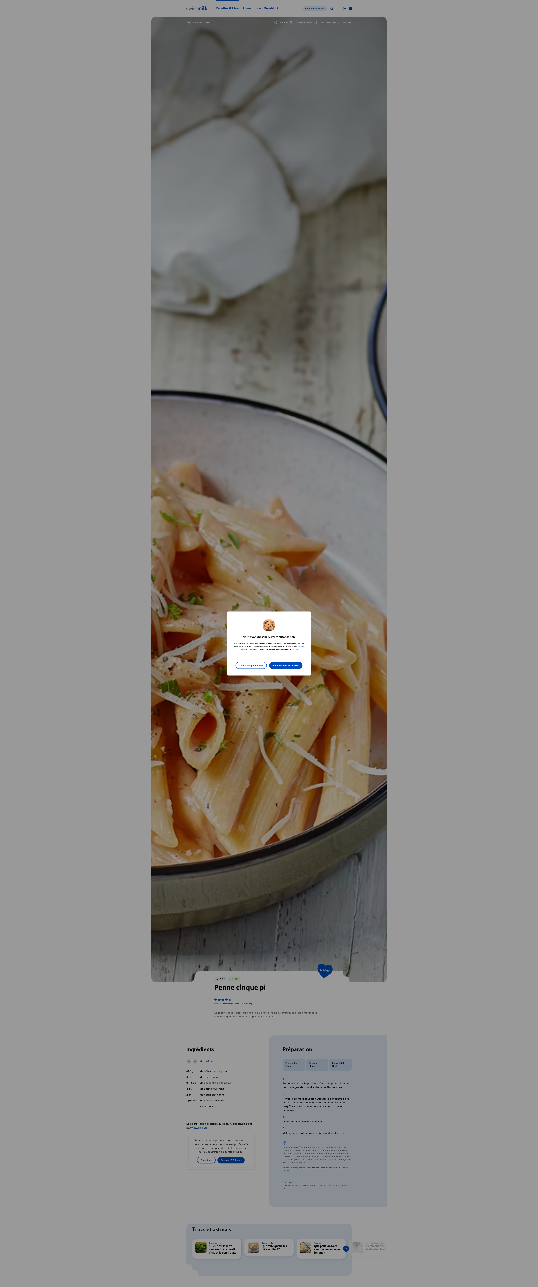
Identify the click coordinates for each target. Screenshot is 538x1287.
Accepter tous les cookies (286, 665)
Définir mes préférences (251, 665)
